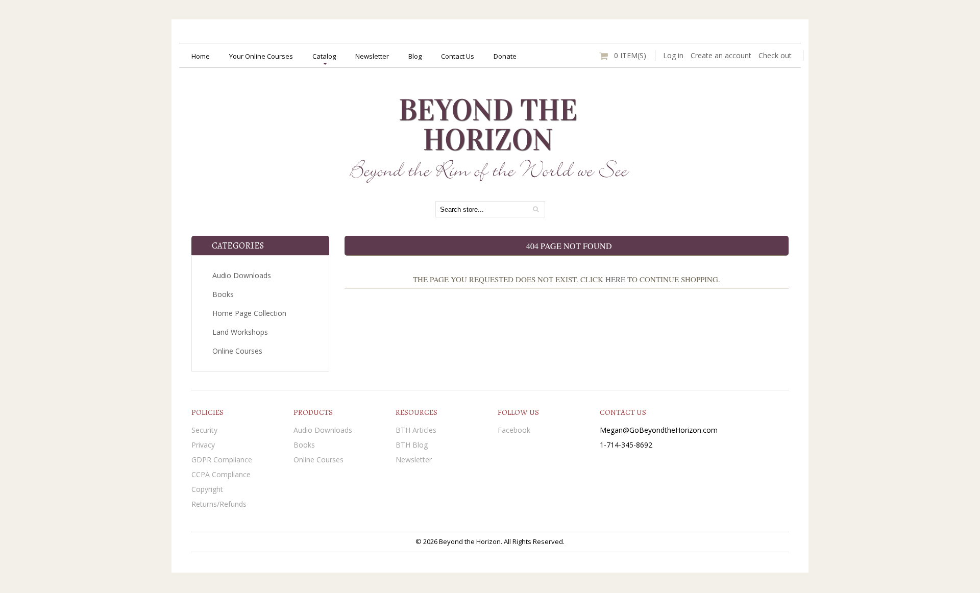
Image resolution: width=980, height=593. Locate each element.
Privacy (203, 445)
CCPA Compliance (221, 474)
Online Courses (237, 351)
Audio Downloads (241, 275)
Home (200, 56)
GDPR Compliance (221, 459)
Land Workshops (240, 332)
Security (204, 430)
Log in (673, 55)
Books (223, 294)
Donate (505, 56)
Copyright (207, 489)
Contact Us (457, 56)
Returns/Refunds (219, 504)
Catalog (324, 56)
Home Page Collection (249, 313)
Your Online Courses (261, 56)
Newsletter (372, 56)
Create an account (721, 55)
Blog (415, 56)
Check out (775, 55)
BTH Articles (416, 430)
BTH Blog (412, 445)
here (615, 279)
